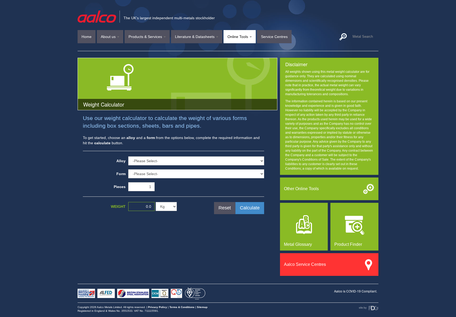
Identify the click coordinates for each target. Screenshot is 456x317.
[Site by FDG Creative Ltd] (368, 308)
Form (121, 174)
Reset (224, 207)
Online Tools (238, 37)
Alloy (121, 161)
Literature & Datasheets (195, 37)
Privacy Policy (157, 307)
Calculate (250, 207)
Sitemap (202, 307)
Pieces (120, 187)
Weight (118, 206)
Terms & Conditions (181, 307)
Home (87, 37)
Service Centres (274, 37)
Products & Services (146, 37)
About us (109, 37)
